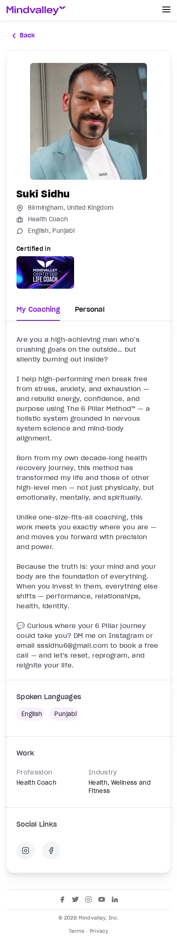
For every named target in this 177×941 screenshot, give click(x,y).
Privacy (99, 931)
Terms (77, 931)
